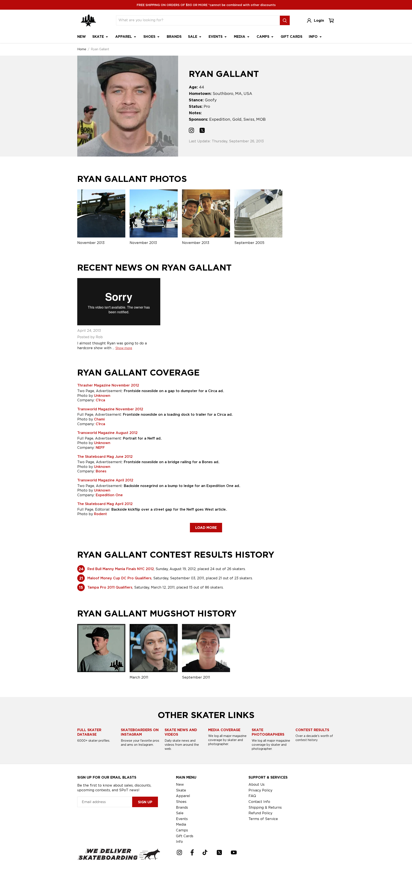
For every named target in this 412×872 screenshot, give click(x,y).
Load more (206, 528)
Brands (174, 37)
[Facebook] (192, 852)
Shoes (149, 37)
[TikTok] (205, 852)
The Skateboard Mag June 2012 (105, 457)
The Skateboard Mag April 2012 (105, 504)
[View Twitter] (202, 131)
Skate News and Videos (181, 732)
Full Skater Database (89, 732)
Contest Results (312, 730)
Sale (193, 37)
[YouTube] (234, 852)
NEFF (100, 448)
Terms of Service (263, 819)
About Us (256, 784)
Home (81, 49)
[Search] (285, 20)
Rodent (100, 514)
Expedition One (109, 495)
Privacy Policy (260, 790)
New (81, 37)
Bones (101, 471)
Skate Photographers (268, 732)
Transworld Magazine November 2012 (110, 409)
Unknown (102, 396)
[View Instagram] (191, 131)
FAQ (252, 796)
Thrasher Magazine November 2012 (108, 385)
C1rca (100, 400)
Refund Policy (260, 813)
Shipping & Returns (265, 807)
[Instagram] (179, 852)
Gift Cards (291, 37)
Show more (123, 348)
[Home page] (88, 20)
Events (216, 37)
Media (240, 37)
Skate (98, 37)
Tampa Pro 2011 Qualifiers (109, 587)
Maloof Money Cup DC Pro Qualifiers (119, 578)
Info (314, 37)
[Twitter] (219, 852)
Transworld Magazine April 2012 (105, 480)
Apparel (124, 37)
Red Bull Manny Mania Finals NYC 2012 (120, 569)
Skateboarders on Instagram (140, 732)
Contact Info (259, 802)
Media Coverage (224, 730)
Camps (263, 37)
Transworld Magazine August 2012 (107, 433)
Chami (99, 419)
